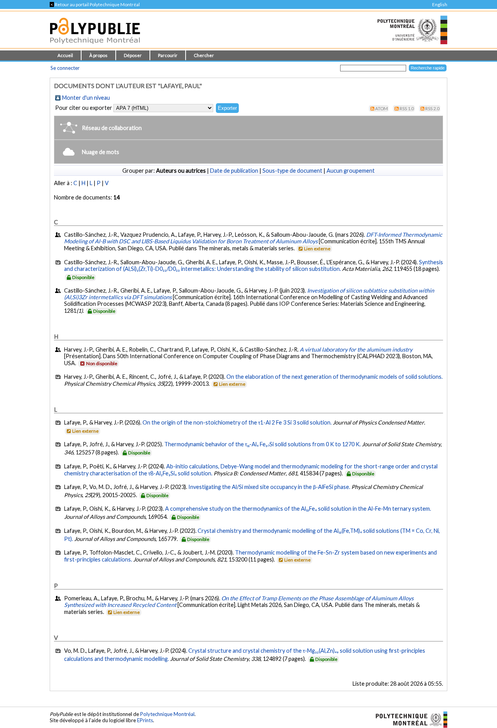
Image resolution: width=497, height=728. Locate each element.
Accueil (65, 55)
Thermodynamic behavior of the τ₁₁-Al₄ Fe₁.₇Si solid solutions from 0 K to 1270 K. (262, 444)
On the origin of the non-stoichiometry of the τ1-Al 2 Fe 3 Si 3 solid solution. (237, 422)
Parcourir (167, 55)
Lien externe (317, 248)
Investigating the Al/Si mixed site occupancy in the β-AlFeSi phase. (269, 487)
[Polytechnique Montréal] (408, 719)
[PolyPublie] (95, 46)
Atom (381, 108)
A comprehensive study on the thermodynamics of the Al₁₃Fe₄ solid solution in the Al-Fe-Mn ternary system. (298, 508)
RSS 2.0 (432, 108)
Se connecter (65, 68)
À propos (98, 55)
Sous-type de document (292, 170)
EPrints (145, 720)
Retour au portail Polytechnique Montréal (95, 4)
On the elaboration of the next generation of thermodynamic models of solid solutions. (334, 376)
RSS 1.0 (407, 108)
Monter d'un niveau (86, 97)
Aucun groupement (351, 170)
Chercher (204, 55)
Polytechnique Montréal (167, 714)
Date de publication (234, 170)
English (439, 4)
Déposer (133, 55)
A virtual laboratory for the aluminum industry (356, 349)
